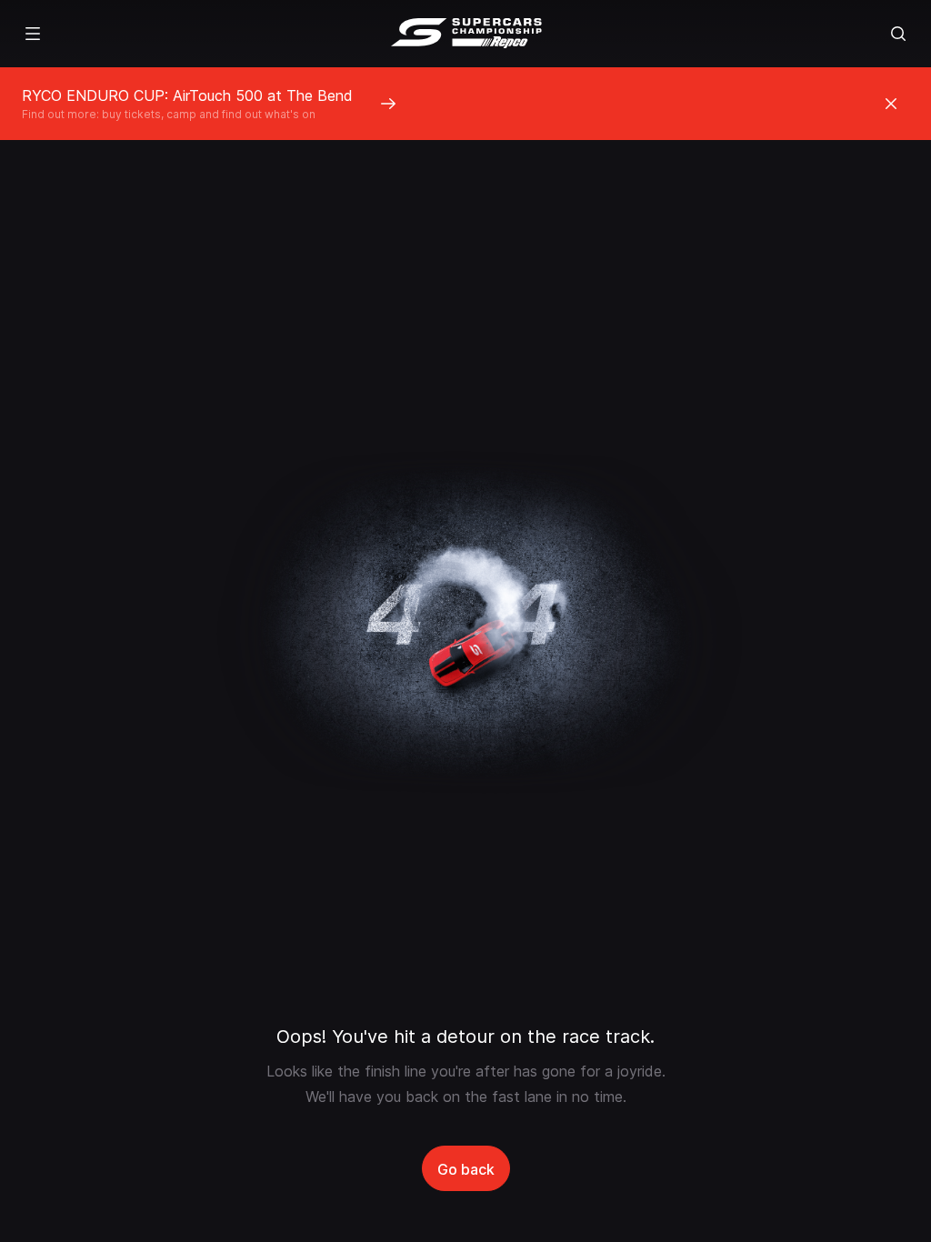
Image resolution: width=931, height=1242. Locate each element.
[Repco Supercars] (466, 33)
